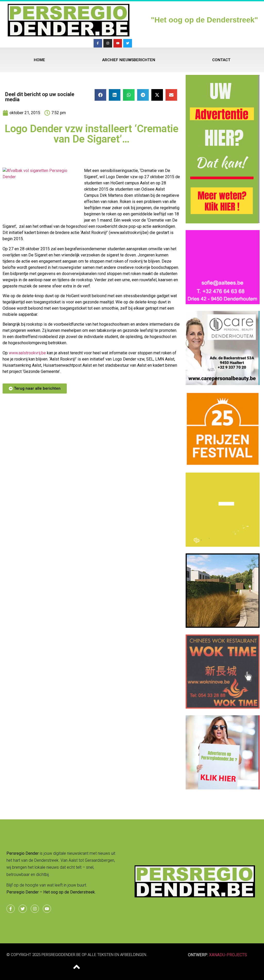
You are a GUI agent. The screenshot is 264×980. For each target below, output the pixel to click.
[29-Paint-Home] (223, 464)
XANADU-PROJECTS (228, 954)
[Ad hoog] (223, 221)
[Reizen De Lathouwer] (223, 383)
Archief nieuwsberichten (128, 60)
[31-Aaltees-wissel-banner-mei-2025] (223, 302)
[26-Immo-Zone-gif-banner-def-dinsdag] (223, 626)
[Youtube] (117, 43)
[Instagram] (107, 43)
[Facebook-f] (98, 43)
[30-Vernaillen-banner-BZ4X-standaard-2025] (223, 787)
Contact (221, 60)
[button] (100, 95)
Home (39, 60)
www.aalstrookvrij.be (27, 352)
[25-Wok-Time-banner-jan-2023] (223, 707)
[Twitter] (127, 43)
